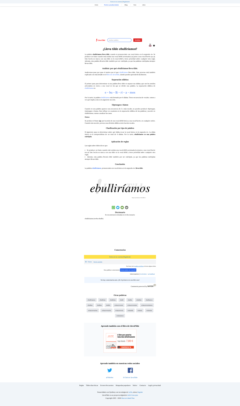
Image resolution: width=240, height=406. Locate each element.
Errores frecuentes (106, 385)
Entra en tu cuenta (116, 2)
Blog (126, 5)
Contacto (143, 385)
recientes (143, 274)
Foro (135, 5)
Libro (143, 5)
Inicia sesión (98, 262)
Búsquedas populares (123, 385)
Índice (135, 385)
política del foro (139, 266)
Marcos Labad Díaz (128, 398)
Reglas (81, 385)
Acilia (130, 392)
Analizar (138, 40)
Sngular (140, 392)
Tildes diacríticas (92, 385)
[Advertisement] (120, 21)
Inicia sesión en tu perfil (128, 270)
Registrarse (126, 2)
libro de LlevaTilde (113, 75)
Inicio (96, 5)
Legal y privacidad (154, 385)
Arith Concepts (132, 395)
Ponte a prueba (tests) (111, 5)
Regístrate (127, 257)
